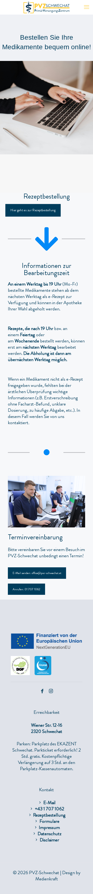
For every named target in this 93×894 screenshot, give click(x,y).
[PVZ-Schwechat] (46, 7)
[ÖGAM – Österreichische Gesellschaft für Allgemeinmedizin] (43, 673)
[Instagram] (50, 691)
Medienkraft (46, 878)
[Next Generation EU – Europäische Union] (46, 647)
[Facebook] (42, 691)
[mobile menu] (87, 7)
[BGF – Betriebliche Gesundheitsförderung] (20, 673)
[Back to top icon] (83, 884)
